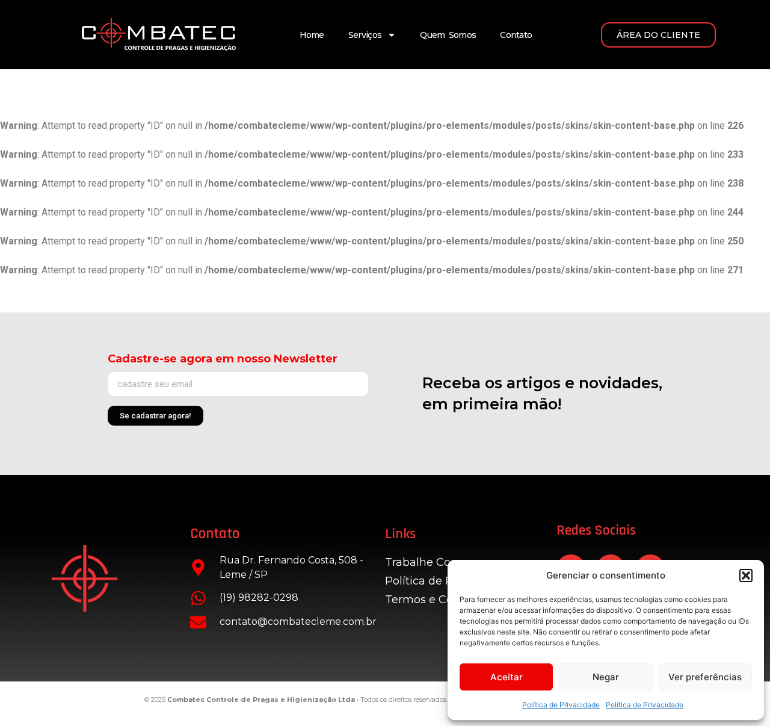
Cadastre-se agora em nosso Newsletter (222, 358)
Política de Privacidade (561, 704)
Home (312, 34)
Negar (606, 677)
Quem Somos (448, 34)
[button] (746, 575)
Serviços (364, 34)
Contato (516, 34)
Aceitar (506, 677)
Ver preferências (705, 677)
